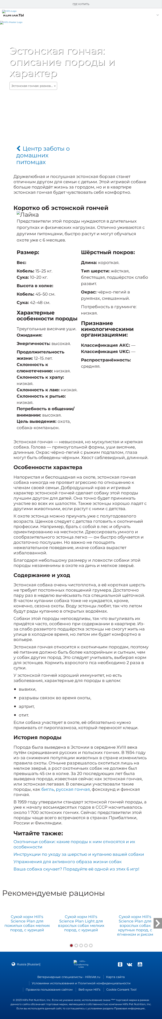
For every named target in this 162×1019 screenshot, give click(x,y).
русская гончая (73, 789)
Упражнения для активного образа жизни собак (68, 861)
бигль (47, 789)
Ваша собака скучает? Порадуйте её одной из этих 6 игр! (76, 869)
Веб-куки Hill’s (89, 989)
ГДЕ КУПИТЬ (81, 4)
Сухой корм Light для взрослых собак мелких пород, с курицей (81, 923)
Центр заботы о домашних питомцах (43, 155)
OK (120, 964)
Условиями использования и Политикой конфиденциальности (81, 983)
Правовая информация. (129, 1008)
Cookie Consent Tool (121, 989)
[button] (13, 15)
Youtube (140, 964)
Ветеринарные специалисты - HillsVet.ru (68, 977)
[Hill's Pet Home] (11, 22)
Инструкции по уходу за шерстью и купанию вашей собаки (79, 854)
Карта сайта (115, 977)
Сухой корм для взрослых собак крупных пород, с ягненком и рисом (135, 926)
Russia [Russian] (28, 964)
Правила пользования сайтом (49, 989)
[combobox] (33, 86)
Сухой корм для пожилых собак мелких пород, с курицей (27, 923)
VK (129, 964)
